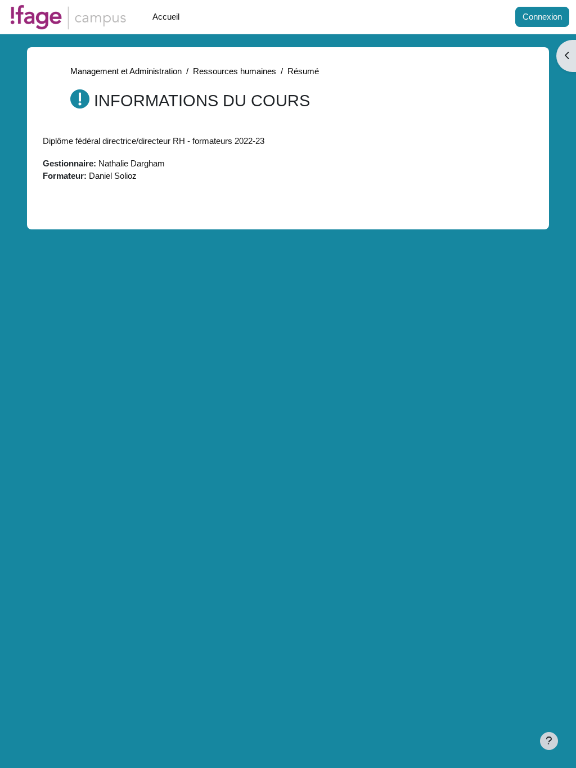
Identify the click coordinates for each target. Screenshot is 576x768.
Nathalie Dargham (131, 163)
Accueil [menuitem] (165, 16)
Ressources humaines (234, 71)
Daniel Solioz (113, 175)
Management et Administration (126, 71)
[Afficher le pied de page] (549, 741)
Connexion (542, 16)
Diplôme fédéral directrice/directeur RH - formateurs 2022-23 (153, 141)
